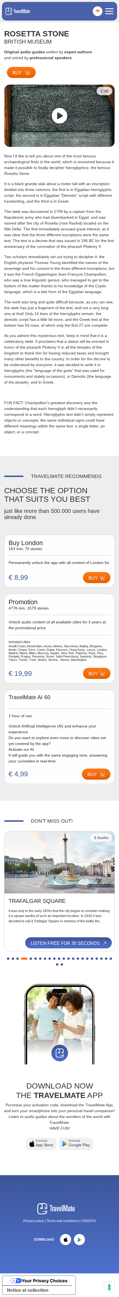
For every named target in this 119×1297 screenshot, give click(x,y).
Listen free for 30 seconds (66, 943)
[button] (8, 959)
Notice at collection (27, 1290)
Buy (17, 72)
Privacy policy (33, 1221)
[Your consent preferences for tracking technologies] (109, 1287)
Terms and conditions (62, 1221)
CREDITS (88, 1221)
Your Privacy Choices (45, 1280)
